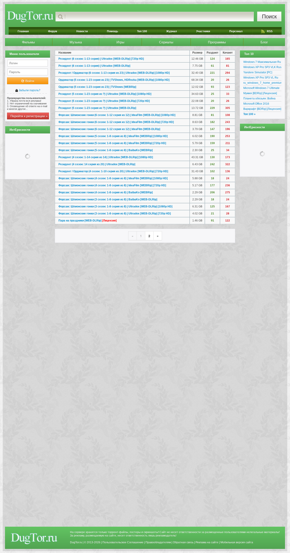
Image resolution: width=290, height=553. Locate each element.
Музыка (76, 42)
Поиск (269, 16)
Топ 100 (142, 31)
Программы (217, 42)
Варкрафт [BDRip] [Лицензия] (262, 109)
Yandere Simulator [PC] (257, 72)
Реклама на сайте (207, 542)
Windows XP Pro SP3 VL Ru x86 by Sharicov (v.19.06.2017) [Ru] (262, 78)
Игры (120, 42)
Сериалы (166, 42)
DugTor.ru (76, 542)
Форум (52, 31)
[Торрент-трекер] (30, 16)
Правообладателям (158, 542)
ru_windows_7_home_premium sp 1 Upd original (262, 83)
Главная (23, 31)
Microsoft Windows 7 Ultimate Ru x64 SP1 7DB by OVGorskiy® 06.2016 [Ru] (261, 88)
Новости (82, 31)
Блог (264, 42)
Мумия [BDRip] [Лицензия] (260, 93)
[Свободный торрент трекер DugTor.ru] (34, 538)
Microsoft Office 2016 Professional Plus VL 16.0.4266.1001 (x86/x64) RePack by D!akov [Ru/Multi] (260, 104)
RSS (270, 31)
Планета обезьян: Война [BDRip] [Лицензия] (259, 99)
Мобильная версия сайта (236, 542)
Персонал (236, 31)
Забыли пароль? (29, 90)
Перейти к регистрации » (29, 116)
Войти (29, 81)
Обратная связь (183, 542)
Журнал (171, 31)
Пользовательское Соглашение (122, 542)
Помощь (112, 31)
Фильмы (28, 42)
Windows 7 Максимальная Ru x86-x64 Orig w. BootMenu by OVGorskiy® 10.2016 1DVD (262, 62)
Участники (203, 31)
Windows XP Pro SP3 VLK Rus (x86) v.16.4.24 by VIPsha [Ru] (262, 68)
